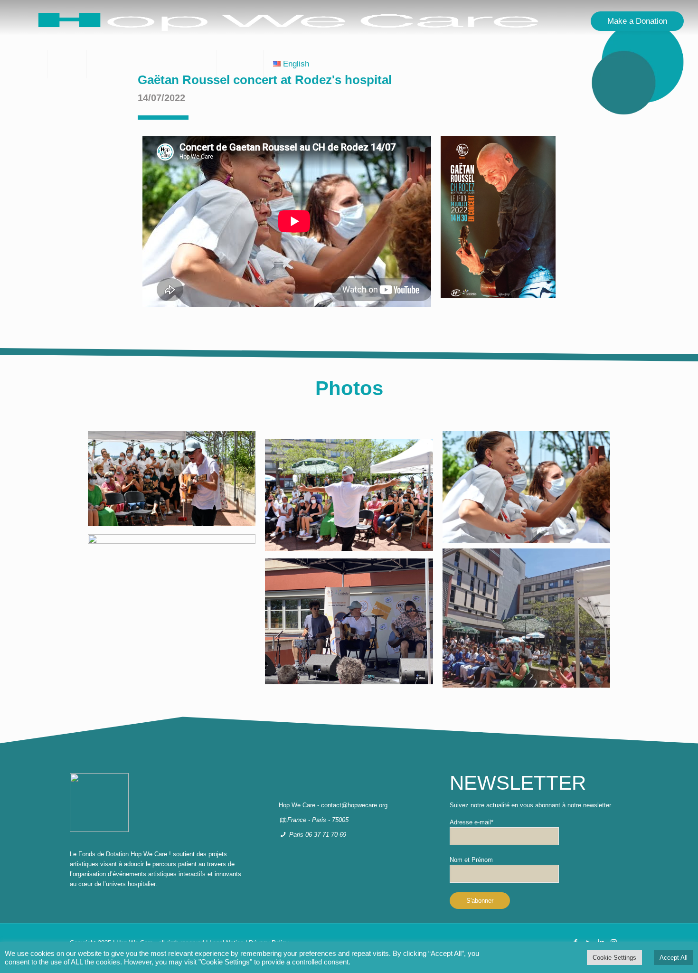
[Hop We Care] (288, 21)
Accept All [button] (674, 957)
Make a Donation (637, 21)
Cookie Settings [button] (614, 957)
